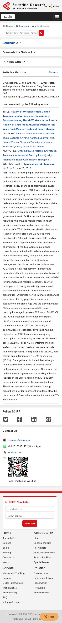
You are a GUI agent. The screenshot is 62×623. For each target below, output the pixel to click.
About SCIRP (43, 533)
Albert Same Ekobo (33, 146)
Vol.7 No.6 (8, 168)
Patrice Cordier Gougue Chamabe (21, 142)
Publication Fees (43, 557)
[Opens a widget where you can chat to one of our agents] (49, 617)
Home (9, 26)
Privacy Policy (41, 592)
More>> (53, 72)
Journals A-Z (9, 538)
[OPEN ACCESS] (52, 6)
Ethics (37, 538)
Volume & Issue (11, 602)
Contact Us (9, 557)
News (6, 562)
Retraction (39, 587)
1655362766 (15, 452)
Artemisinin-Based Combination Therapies (26, 159)
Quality (47, 155)
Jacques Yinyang (19, 137)
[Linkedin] (34, 419)
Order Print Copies (13, 582)
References (22, 26)
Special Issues (41, 562)
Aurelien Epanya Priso (42, 137)
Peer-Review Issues (44, 552)
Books (6, 547)
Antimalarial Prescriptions (29, 155)
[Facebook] (19, 419)
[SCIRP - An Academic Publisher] (24, 6)
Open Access (41, 573)
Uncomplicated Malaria (30, 150)
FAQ (5, 597)
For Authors (40, 547)
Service (8, 568)
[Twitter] (5, 419)
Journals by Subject (18, 52)
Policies (39, 568)
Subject (7, 542)
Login (8, 16)
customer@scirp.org (19, 440)
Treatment (8, 155)
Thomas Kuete (24, 133)
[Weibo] (48, 419)
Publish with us (15, 62)
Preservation (40, 582)
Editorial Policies (42, 542)
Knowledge (50, 150)
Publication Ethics (43, 578)
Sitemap (7, 552)
